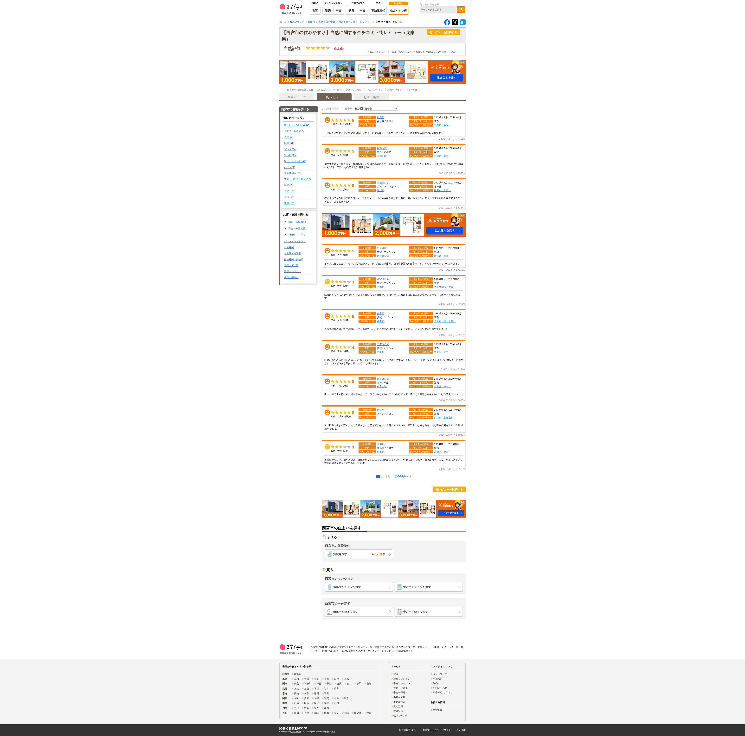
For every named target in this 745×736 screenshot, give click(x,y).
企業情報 (461, 730)
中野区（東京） (442, 352)
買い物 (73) (290, 155)
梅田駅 (380, 452)
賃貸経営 (398, 711)
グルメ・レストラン (295, 241)
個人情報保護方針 (408, 730)
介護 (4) (288, 137)
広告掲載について (442, 692)
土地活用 (398, 706)
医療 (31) (289, 143)
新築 (328, 10)
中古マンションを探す (417, 586)
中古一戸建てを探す (415, 611)
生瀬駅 (380, 444)
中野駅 (380, 352)
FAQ (435, 683)
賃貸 (315, 10)
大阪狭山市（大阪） (445, 287)
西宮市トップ (296, 97)
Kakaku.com (295, 732)
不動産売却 (378, 10)
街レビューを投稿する (443, 32)
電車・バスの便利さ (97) (297, 179)
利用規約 (438, 678)
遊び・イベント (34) (295, 161)
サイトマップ (440, 674)
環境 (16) (289, 203)
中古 (339, 10)
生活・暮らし (291, 277)
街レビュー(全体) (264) (296, 125)
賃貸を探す (359, 554)
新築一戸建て (394, 89)
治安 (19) (289, 191)
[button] (372, 72)
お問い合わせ (440, 687)
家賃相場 (438, 710)
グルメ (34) (290, 149)
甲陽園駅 (382, 148)
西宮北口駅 (383, 279)
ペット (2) (289, 167)
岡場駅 (380, 117)
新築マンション (354, 89)
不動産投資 (399, 701)
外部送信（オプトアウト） (437, 730)
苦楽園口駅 (383, 182)
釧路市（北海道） (443, 417)
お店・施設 (371, 97)
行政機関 (289, 247)
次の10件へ (401, 476)
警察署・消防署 (292, 253)
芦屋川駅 (382, 156)
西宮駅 (380, 313)
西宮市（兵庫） (442, 190)
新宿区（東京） (442, 452)
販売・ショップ (292, 271)
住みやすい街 (398, 10)
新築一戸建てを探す (345, 611)
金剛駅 (380, 287)
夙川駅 (380, 190)
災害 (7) (288, 185)
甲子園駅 (382, 248)
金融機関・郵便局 (293, 259)
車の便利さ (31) (292, 173)
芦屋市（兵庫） (442, 156)
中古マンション (375, 89)
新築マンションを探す (347, 586)
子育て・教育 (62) (294, 131)
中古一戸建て (413, 89)
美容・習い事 (291, 265)
